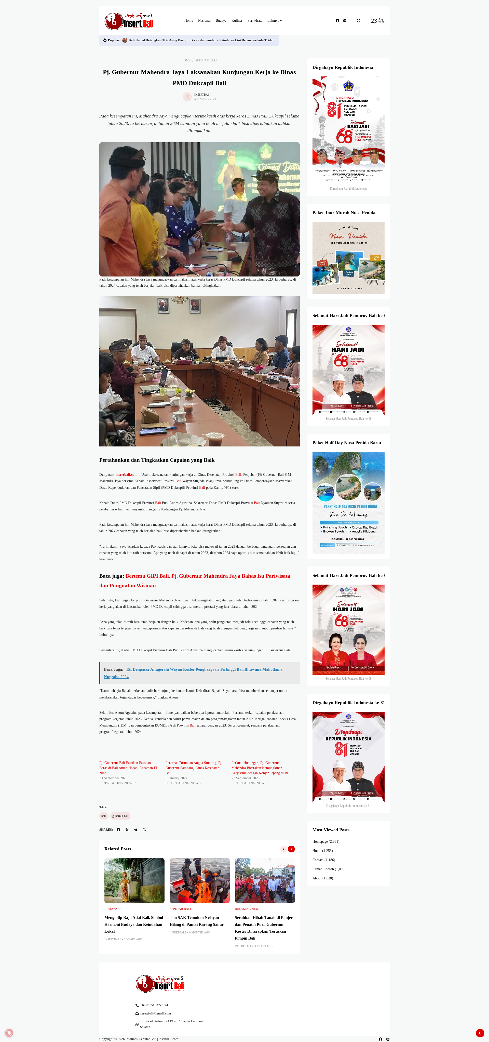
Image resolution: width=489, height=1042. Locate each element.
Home (186, 60)
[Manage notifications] (9, 1033)
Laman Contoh (323, 869)
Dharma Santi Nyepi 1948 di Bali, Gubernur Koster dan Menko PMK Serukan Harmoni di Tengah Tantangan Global (212, 40)
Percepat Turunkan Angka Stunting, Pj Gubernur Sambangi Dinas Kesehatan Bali (193, 768)
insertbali (202, 94)
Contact (318, 860)
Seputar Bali (206, 60)
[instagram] (345, 20)
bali (103, 816)
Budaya (110, 909)
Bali (238, 475)
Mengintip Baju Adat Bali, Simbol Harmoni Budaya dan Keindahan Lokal (133, 924)
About (317, 878)
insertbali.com (127, 475)
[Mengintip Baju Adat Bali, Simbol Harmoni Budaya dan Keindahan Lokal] (134, 880)
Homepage (320, 841)
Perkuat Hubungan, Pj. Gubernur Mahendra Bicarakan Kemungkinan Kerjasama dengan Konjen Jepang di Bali (261, 768)
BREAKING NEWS (247, 909)
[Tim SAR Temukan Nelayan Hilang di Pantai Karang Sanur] (200, 880)
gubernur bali (120, 816)
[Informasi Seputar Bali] (129, 20)
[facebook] (337, 20)
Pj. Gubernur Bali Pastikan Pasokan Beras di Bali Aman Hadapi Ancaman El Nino (128, 768)
